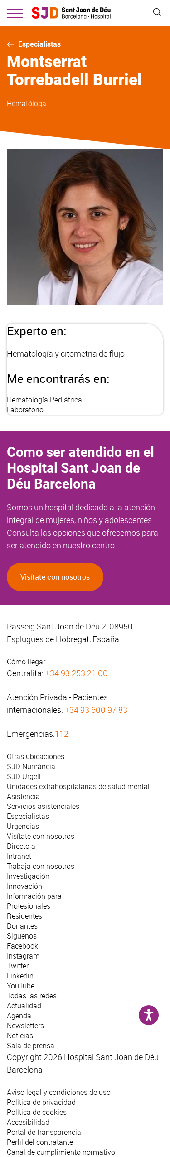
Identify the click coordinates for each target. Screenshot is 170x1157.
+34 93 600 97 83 (96, 709)
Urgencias (23, 826)
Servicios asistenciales (43, 806)
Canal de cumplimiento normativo (61, 1152)
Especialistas (39, 44)
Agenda (19, 1016)
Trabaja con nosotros (40, 866)
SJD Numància (31, 766)
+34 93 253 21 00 (76, 673)
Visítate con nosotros (55, 577)
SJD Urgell (24, 776)
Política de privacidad (41, 1102)
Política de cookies (37, 1112)
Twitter (18, 966)
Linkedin (20, 976)
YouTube (20, 986)
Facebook (22, 946)
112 (61, 733)
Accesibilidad (28, 1122)
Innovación (24, 886)
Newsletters (25, 1026)
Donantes (22, 926)
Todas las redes (32, 996)
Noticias (20, 1036)
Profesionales (28, 906)
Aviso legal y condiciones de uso (59, 1092)
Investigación (28, 876)
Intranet (19, 856)
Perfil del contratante (40, 1142)
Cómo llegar (26, 662)
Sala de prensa (30, 1045)
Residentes (24, 916)
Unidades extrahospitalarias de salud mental (78, 786)
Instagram (23, 956)
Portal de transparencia (44, 1132)
